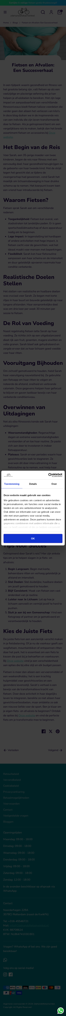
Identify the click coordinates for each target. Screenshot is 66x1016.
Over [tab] (54, 484)
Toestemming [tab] (11, 484)
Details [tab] (33, 484)
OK (33, 538)
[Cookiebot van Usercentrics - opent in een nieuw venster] (48, 475)
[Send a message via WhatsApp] (60, 1010)
